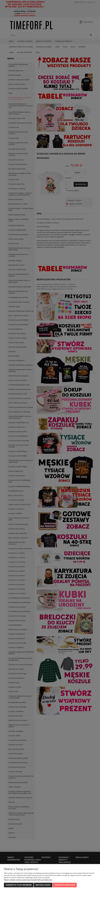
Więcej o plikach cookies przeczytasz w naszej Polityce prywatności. (28, 880)
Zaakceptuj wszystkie (65, 885)
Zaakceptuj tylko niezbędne (19, 885)
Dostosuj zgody (43, 885)
